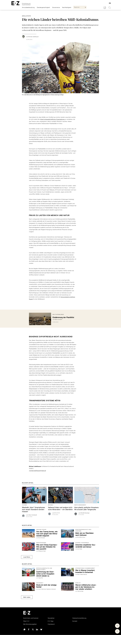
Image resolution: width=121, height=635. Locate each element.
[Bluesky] (41, 629)
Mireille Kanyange (83, 513)
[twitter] (33, 629)
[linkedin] (37, 629)
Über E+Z (26, 621)
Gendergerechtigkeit (43, 7)
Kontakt (74, 621)
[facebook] (28, 629)
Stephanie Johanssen (51, 589)
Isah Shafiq (79, 549)
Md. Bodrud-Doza (81, 537)
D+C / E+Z (56, 513)
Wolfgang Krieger (42, 551)
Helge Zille (40, 577)
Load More (26, 557)
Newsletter (51, 618)
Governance (56, 7)
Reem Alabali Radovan (82, 574)
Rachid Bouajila (41, 537)
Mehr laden (26, 597)
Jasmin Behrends (42, 589)
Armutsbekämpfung (28, 7)
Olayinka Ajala (80, 591)
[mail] (24, 629)
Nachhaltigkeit (66, 7)
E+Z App (50, 621)
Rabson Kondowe (58, 319)
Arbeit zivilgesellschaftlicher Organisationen (52, 119)
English (110, 3)
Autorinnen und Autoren (30, 618)
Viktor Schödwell (31, 515)
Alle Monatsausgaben (30, 624)
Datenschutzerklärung (79, 618)
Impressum (51, 624)
